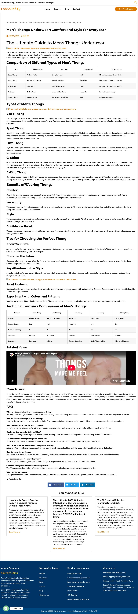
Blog (67, 9)
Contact (76, 9)
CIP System (72, 595)
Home (47, 9)
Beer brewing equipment (78, 582)
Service (57, 9)
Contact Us (44, 595)
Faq (41, 591)
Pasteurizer (72, 591)
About (42, 586)
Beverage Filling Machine (78, 599)
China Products (20, 23)
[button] (56, 485)
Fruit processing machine (78, 578)
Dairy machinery (74, 574)
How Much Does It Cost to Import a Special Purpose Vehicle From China (23, 503)
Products (43, 578)
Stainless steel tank (75, 586)
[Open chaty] (6, 608)
